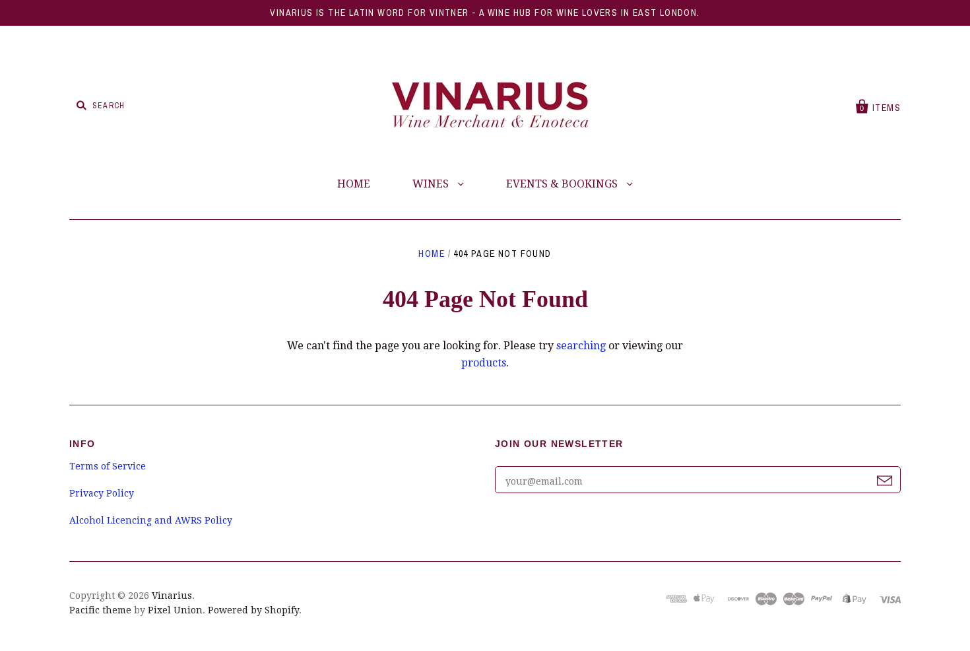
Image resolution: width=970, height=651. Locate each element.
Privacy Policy (101, 493)
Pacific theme (100, 610)
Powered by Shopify (253, 610)
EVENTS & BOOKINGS (563, 184)
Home (431, 253)
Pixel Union (175, 610)
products (483, 363)
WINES (431, 184)
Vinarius (172, 595)
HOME (353, 184)
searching (581, 345)
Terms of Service (107, 466)
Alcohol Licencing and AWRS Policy (150, 520)
